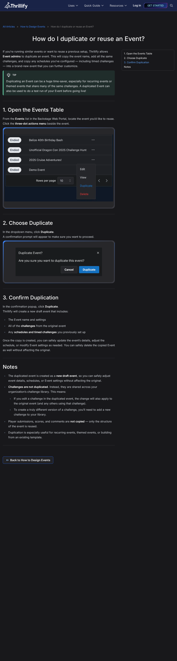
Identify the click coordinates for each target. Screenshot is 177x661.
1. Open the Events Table (138, 53)
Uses (71, 5)
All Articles (9, 26)
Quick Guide (92, 5)
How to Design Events (33, 26)
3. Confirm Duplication (136, 62)
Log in (137, 5)
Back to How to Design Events (30, 460)
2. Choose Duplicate (135, 57)
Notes (127, 66)
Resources (116, 5)
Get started (155, 5)
